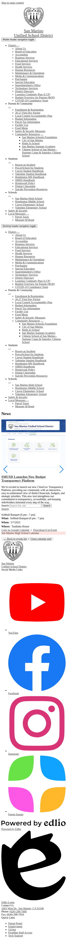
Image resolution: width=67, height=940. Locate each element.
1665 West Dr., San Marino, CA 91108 (22, 908)
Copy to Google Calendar (15, 530)
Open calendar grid (41, 538)
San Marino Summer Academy (38, 146)
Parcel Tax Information (27, 122)
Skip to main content (12, 2)
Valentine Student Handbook (30, 174)
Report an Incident (25, 164)
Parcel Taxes (22, 216)
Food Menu (21, 128)
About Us (20, 48)
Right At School (31, 143)
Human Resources (25, 70)
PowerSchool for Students (29, 167)
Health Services (23, 66)
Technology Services (26, 88)
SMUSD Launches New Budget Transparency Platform (23, 478)
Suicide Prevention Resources (31, 189)
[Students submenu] (9, 162)
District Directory (24, 91)
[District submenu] (18, 46)
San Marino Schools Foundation (39, 137)
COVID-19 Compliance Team (31, 100)
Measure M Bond (24, 219)
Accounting (21, 54)
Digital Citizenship (25, 186)
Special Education (25, 82)
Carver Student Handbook (29, 171)
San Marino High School (28, 198)
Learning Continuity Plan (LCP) (32, 94)
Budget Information (25, 118)
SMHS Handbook (25, 180)
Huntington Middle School (29, 201)
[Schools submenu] (9, 196)
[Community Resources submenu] (42, 135)
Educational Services (26, 60)
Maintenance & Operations (29, 73)
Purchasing (21, 79)
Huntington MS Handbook (29, 177)
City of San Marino (32, 140)
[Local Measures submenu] (27, 214)
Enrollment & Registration (29, 109)
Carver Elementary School (29, 204)
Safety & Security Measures (30, 131)
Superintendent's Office (28, 85)
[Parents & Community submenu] (9, 107)
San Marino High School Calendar (20, 533)
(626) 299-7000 (18, 911)
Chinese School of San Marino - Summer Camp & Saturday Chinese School (41, 152)
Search (5, 505)
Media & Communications (29, 76)
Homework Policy (25, 183)
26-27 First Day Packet (27, 112)
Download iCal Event (45, 530)
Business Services (25, 57)
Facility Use (21, 125)
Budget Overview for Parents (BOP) (35, 97)
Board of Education (25, 51)
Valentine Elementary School (31, 207)
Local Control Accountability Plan (33, 115)
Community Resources (27, 134)
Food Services (23, 63)
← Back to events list (15, 538)
